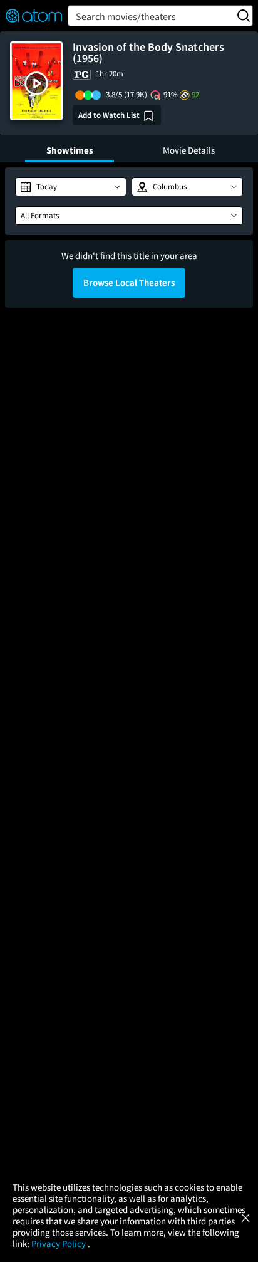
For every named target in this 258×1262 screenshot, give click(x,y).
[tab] (69, 148)
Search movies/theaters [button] (126, 16)
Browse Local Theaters (129, 282)
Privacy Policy (59, 1243)
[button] (36, 83)
